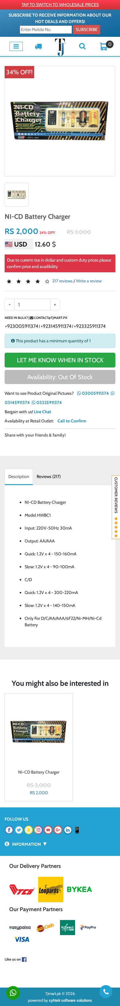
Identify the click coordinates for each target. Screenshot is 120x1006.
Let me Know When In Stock (60, 360)
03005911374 (95, 393)
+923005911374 (21, 326)
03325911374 (48, 402)
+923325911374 (90, 326)
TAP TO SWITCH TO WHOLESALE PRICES (60, 4)
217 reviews (62, 281)
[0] (104, 46)
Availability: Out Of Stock (60, 377)
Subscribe (87, 29)
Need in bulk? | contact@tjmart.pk (36, 318)
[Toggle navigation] (16, 46)
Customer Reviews (116, 497)
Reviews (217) (49, 476)
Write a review (89, 281)
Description (18, 476)
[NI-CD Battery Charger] (60, 121)
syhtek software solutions (70, 1000)
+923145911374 (56, 326)
